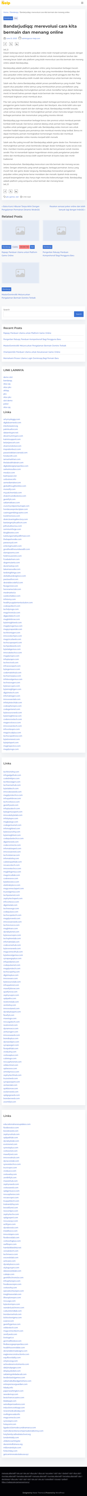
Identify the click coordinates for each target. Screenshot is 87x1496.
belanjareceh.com (11, 442)
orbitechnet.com (10, 1065)
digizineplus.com (10, 975)
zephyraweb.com (11, 1184)
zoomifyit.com (9, 1102)
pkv (5, 394)
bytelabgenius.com (12, 649)
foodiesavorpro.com (12, 1284)
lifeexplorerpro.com (12, 1297)
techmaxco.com (10, 1254)
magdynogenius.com (12, 626)
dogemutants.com (11, 562)
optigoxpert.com (10, 1217)
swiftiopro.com (10, 1244)
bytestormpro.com (11, 1304)
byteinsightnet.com (12, 835)
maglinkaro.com (10, 928)
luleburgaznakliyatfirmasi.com (16, 536)
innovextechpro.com (12, 636)
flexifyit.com (8, 1015)
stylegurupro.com (11, 1267)
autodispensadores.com (14, 1404)
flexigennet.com (10, 586)
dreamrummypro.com (13, 436)
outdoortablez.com (11, 596)
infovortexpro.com (11, 729)
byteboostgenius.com (13, 955)
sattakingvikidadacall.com (15, 1374)
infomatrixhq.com (11, 858)
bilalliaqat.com (9, 1401)
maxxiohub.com (10, 1181)
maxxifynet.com (10, 1154)
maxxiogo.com (9, 1018)
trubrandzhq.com (11, 1204)
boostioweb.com (10, 1131)
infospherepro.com (11, 1281)
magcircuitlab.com (11, 875)
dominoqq (6, 1479)
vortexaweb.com (10, 1187)
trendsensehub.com (12, 1314)
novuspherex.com (11, 1194)
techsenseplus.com (12, 676)
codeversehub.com (12, 945)
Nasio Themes (38, 1493)
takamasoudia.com (11, 569)
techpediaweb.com (12, 646)
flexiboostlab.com (11, 1237)
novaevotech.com (11, 865)
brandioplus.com (10, 1038)
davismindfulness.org (12, 1444)
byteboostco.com (11, 882)
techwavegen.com (11, 682)
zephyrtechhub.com (12, 1075)
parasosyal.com (10, 542)
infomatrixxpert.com (12, 848)
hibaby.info (8, 1387)
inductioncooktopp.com (14, 1407)
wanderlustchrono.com (13, 1307)
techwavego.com (11, 908)
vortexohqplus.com (12, 1241)
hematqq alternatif (24, 1476)
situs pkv (7, 387)
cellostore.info (9, 479)
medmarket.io (9, 593)
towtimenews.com (11, 516)
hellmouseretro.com (12, 556)
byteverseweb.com (12, 948)
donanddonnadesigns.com (15, 1351)
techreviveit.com (10, 662)
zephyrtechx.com (11, 1214)
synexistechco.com (12, 1164)
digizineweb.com (11, 842)
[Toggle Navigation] (82, 2)
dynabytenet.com (11, 932)
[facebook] (5, 44)
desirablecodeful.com (13, 582)
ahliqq (6, 390)
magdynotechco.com (13, 795)
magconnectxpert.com (13, 888)
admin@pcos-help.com (31, 38)
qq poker (49, 1473)
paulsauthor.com (10, 579)
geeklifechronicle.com (13, 1277)
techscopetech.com (12, 915)
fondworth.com (10, 456)
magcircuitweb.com (12, 639)
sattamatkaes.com (11, 502)
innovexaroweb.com (12, 922)
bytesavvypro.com (11, 686)
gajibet (64, 1479)
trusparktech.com (11, 1201)
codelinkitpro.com (11, 778)
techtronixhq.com (11, 772)
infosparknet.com (11, 985)
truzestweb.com (10, 1078)
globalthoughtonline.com (14, 486)
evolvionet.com (10, 1144)
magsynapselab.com (12, 629)
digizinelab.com (10, 905)
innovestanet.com (11, 1008)
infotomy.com (9, 599)
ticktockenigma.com (12, 1317)
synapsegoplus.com (12, 958)
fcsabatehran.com (11, 559)
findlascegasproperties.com (15, 1344)
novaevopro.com (11, 1197)
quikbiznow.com (10, 1088)
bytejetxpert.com (11, 742)
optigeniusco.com (11, 1191)
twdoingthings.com (12, 573)
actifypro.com (9, 1224)
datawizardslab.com (12, 1271)
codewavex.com (10, 878)
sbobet (65, 1473)
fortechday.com (10, 1451)
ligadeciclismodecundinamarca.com (19, 1427)
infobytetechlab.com (12, 702)
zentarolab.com (10, 1085)
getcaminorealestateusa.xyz (16, 1454)
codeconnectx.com (12, 845)
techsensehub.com (12, 785)
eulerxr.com (8, 1321)
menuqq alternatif (9, 1473)
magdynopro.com (11, 656)
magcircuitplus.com (12, 732)
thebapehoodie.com (12, 539)
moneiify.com (9, 489)
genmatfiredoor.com (12, 1341)
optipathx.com (9, 998)
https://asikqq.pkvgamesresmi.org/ (16, 1482)
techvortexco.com (11, 802)
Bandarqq (14, 12)
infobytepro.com (10, 818)
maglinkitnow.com (11, 619)
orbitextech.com (10, 1327)
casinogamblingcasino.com (15, 513)
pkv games (10, 197)
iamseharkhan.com (11, 459)
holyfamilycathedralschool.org (17, 1434)
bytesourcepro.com (12, 935)
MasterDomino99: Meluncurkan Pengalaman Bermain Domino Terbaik (34, 346)
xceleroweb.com (10, 1092)
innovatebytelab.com (12, 815)
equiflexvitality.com (12, 1357)
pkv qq (19, 1473)
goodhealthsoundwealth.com (16, 549)
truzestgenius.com (11, 892)
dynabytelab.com (11, 1141)
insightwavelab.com (12, 1294)
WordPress (60, 1493)
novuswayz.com (10, 1221)
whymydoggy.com (11, 419)
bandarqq (7, 380)
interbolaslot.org (10, 426)
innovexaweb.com (11, 1035)
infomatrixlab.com (11, 942)
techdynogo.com (11, 609)
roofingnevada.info (11, 1414)
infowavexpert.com (12, 666)
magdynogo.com (11, 749)
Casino (15, 247)
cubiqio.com (8, 1274)
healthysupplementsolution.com (18, 602)
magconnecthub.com (13, 952)
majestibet (49, 1479)
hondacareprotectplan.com (15, 509)
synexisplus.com (10, 1147)
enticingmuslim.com (12, 546)
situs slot (76, 1473)
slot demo (8, 400)
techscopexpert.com (12, 642)
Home (5, 12)
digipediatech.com (11, 616)
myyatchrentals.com (12, 493)
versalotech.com (10, 1251)
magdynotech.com (11, 968)
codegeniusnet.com (12, 825)
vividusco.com (9, 1171)
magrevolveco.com (12, 722)
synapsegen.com (11, 1045)
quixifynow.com (10, 992)
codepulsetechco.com (13, 838)
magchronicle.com (11, 612)
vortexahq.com (10, 1174)
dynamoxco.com (10, 1028)
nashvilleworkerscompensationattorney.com (23, 1431)
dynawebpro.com (11, 1042)
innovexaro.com (10, 978)
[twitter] (11, 44)
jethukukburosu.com (12, 526)
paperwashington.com (13, 1391)
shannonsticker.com (12, 446)
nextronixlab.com (11, 1002)
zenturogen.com (10, 1032)
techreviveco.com (11, 925)
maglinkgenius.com (12, 872)
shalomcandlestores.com (14, 496)
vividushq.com (9, 1052)
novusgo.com (9, 1301)
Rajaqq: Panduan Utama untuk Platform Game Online (27, 333)
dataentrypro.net (10, 433)
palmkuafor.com (10, 429)
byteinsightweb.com (12, 622)
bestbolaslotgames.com (14, 1377)
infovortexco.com (11, 902)
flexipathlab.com (10, 1048)
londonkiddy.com (11, 1437)
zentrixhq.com (9, 1005)
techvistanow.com (11, 855)
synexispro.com (10, 1421)
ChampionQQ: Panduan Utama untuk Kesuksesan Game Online (31, 352)
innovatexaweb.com (12, 792)
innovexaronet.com (12, 852)
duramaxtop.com (11, 566)
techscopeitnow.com (12, 736)
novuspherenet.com (12, 1062)
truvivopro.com (10, 1167)
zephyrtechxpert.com (12, 898)
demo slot (8, 377)
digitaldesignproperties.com (15, 466)
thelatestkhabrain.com (13, 462)
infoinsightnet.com (11, 828)
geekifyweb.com (10, 805)
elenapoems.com (11, 553)
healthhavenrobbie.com (14, 1347)
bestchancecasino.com (13, 1397)
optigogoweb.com (11, 1095)
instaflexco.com (10, 1231)
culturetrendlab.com (12, 1311)
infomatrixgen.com (11, 696)
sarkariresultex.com (12, 469)
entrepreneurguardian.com (15, 1384)
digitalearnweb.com (12, 422)
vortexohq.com (10, 1287)
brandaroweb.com (11, 1098)
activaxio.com (9, 1261)
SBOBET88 (24, 247)
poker (6, 404)
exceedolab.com (10, 1257)
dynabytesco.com (11, 1264)
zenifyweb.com (10, 1334)
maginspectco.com (12, 746)
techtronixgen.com (11, 632)
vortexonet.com (10, 1151)
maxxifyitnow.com (11, 988)
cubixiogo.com (9, 1058)
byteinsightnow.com (12, 716)
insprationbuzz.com (12, 449)
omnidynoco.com (11, 1072)
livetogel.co (8, 1337)
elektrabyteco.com (11, 885)
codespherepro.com (12, 706)
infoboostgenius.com (12, 679)
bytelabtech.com (11, 788)
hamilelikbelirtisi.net (12, 1247)
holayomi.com (9, 1424)
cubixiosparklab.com (12, 862)
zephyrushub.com (11, 1134)
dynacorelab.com (11, 1161)
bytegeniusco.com (11, 669)
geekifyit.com (9, 499)
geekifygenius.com (11, 1324)
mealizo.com (9, 473)
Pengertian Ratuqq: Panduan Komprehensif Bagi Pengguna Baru (32, 339)
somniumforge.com (12, 529)
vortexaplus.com (10, 1055)
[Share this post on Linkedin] (16, 44)
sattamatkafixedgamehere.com (17, 1381)
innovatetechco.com (12, 652)
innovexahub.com (11, 1157)
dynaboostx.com (10, 1227)
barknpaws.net (10, 476)
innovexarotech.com (12, 726)
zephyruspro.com (11, 995)
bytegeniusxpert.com (12, 812)
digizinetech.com (11, 692)
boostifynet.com (10, 1207)
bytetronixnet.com (11, 739)
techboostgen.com (11, 782)
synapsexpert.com (11, 1082)
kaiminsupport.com (12, 439)
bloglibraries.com (11, 533)
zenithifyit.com (9, 1177)
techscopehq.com (11, 972)
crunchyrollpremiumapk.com (16, 506)
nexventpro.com (10, 1211)
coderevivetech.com (12, 719)
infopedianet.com (11, 962)
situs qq (6, 384)
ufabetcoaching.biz (11, 1441)
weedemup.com (10, 1394)
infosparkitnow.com (12, 798)
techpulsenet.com (11, 895)
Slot (15, 18)
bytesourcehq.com (11, 832)
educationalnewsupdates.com (17, 1124)
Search (6, 310)
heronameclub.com (12, 589)
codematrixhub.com (12, 672)
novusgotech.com (11, 1022)
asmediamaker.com (12, 482)
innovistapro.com (11, 1234)
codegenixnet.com (11, 709)
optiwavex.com (10, 1068)
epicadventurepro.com (13, 1291)
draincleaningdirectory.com (15, 519)
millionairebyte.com (12, 1447)
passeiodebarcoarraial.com (15, 453)
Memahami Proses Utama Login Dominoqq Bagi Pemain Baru (31, 358)
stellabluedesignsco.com (14, 576)
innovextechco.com (12, 868)
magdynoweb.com (11, 918)
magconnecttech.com (13, 1331)
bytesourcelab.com (12, 982)
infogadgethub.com (12, 775)
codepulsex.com (10, 912)
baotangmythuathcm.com (15, 522)
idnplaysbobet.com (12, 1371)
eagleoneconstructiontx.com (16, 1354)
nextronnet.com (10, 1025)
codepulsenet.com (11, 965)
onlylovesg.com (10, 1361)
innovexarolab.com (11, 699)
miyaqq (57, 1479)
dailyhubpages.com (12, 1367)
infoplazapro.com (11, 659)
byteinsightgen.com (12, 689)
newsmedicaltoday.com (14, 1411)
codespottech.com (11, 606)
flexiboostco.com (11, 1127)
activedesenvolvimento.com (16, 1364)
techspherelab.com (12, 938)
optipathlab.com (10, 1137)
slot (17, 197)
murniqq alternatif (9, 1476)
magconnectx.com (11, 1417)
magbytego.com (10, 822)
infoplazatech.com (11, 808)
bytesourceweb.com (12, 712)
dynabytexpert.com (12, 1012)
